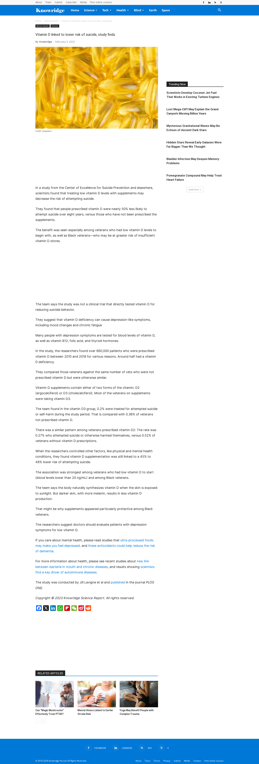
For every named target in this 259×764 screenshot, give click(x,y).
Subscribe (71, 2)
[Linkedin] (209, 2)
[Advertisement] (96, 159)
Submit (58, 2)
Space (166, 10)
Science (89, 10)
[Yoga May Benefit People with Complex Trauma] (139, 694)
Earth (153, 10)
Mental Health (52, 20)
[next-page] (43, 721)
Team (48, 2)
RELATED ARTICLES (50, 673)
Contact (197, 760)
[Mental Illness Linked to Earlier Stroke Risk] (97, 694)
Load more (194, 189)
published (118, 582)
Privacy (166, 760)
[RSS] (215, 2)
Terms (157, 760)
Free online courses (101, 2)
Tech (105, 10)
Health (121, 10)
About (38, 2)
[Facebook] (203, 2)
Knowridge (45, 41)
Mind (137, 10)
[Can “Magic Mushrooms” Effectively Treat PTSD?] (54, 694)
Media (83, 2)
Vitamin (55, 26)
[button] (219, 10)
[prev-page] (37, 721)
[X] (221, 2)
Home (75, 10)
